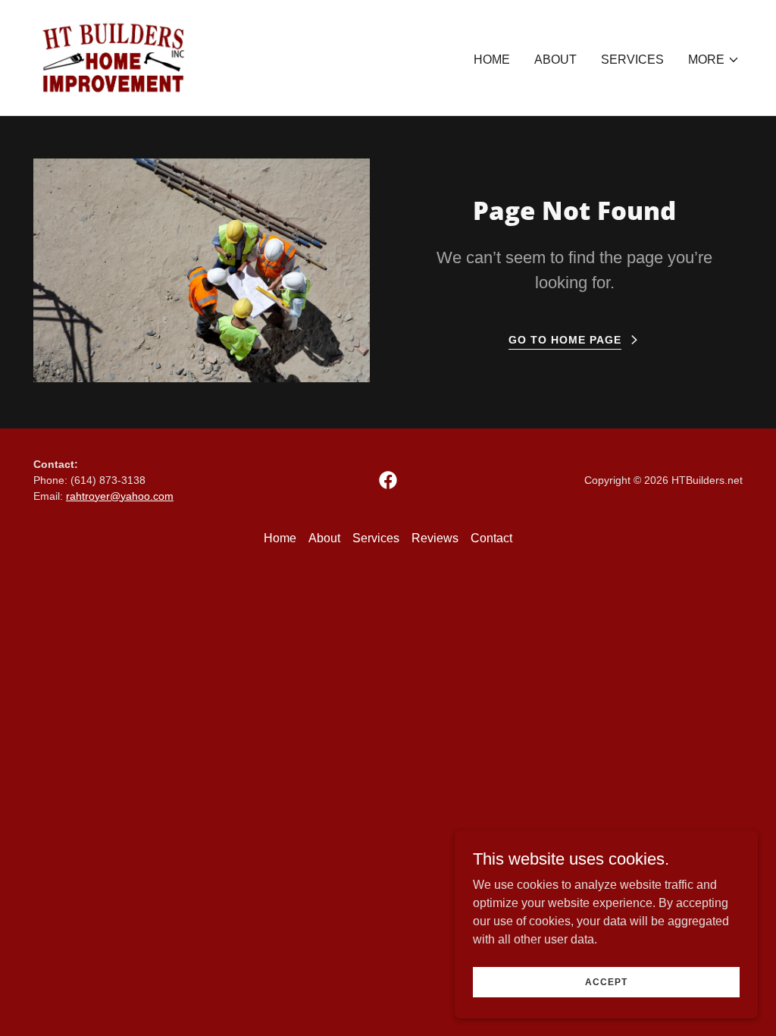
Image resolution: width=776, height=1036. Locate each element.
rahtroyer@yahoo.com (120, 496)
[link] (113, 56)
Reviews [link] (434, 538)
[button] (714, 60)
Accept (606, 981)
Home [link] (492, 59)
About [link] (555, 59)
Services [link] (632, 59)
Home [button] (280, 538)
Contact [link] (491, 538)
